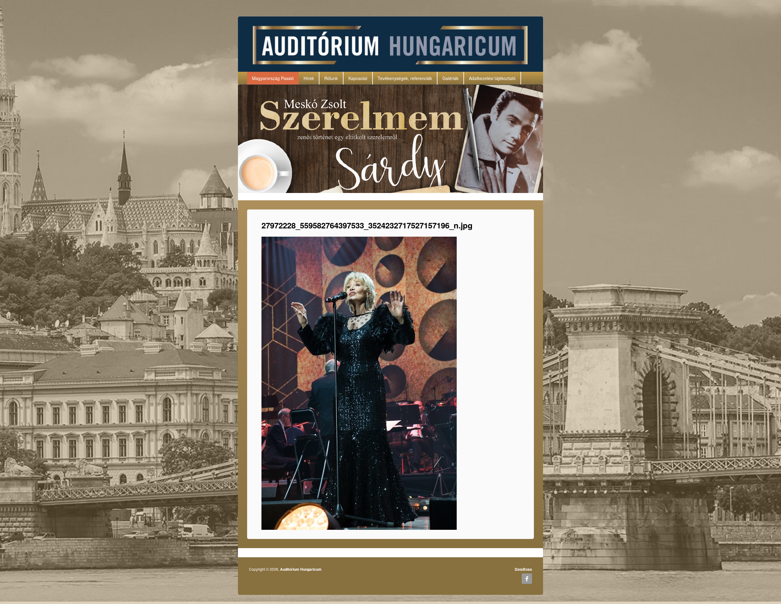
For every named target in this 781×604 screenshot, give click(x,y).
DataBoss (523, 569)
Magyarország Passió (273, 78)
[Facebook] (527, 578)
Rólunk (331, 78)
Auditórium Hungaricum (301, 569)
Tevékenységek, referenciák (405, 78)
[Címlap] (390, 43)
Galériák (450, 78)
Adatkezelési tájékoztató (492, 78)
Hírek (309, 78)
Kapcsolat (357, 78)
